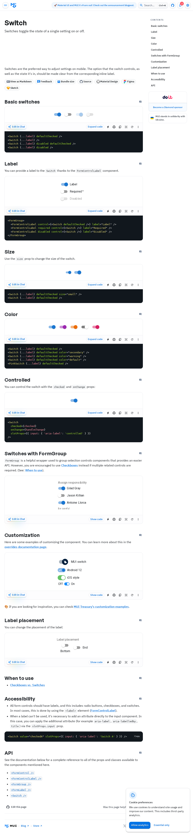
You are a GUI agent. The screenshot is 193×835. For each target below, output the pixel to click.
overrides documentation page (25, 547)
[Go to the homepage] (13, 5)
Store (36, 825)
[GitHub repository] (173, 5)
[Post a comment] (140, 101)
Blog (23, 825)
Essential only (161, 825)
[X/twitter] (125, 826)
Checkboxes (69, 465)
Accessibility (20, 699)
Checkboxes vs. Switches (27, 685)
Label (11, 164)
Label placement (24, 620)
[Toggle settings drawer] (188, 5)
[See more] (138, 127)
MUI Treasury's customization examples (101, 606)
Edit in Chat (18, 126)
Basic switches (22, 102)
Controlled (17, 380)
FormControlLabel (103, 710)
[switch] (59, 114)
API (9, 753)
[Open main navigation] (5, 5)
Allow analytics (139, 825)
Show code (96, 519)
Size (10, 252)
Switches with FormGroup (36, 453)
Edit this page (18, 807)
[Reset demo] (132, 127)
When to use (33, 470)
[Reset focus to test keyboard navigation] (126, 127)
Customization (22, 535)
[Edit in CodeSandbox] (114, 127)
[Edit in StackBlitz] (108, 127)
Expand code (95, 126)
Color (11, 314)
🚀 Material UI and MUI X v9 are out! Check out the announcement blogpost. (94, 5)
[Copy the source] (120, 127)
